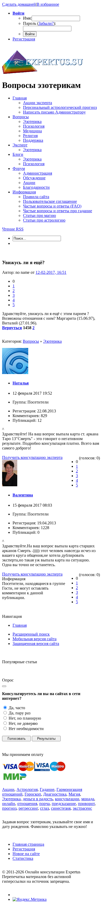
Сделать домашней (19, 4)
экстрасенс (82, 808)
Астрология (27, 789)
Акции (8, 789)
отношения (27, 803)
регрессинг (28, 808)
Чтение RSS (13, 229)
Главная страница (28, 844)
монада (87, 799)
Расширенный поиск (31, 634)
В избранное (48, 4)
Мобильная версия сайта (34, 639)
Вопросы (31, 341)
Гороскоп (33, 794)
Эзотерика (52, 341)
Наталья (21, 383)
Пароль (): (39, 23)
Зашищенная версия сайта (36, 643)
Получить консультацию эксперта (32, 457)
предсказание (64, 803)
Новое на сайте (26, 853)
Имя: (27, 18)
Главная (20, 625)
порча (44, 803)
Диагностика (54, 794)
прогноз (9, 808)
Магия (74, 794)
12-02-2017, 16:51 (51, 272)
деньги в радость (38, 799)
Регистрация (24, 39)
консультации (67, 799)
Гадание (47, 789)
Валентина (23, 495)
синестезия (61, 808)
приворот (86, 803)
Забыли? (46, 23)
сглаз (44, 808)
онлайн (8, 803)
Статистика (23, 858)
